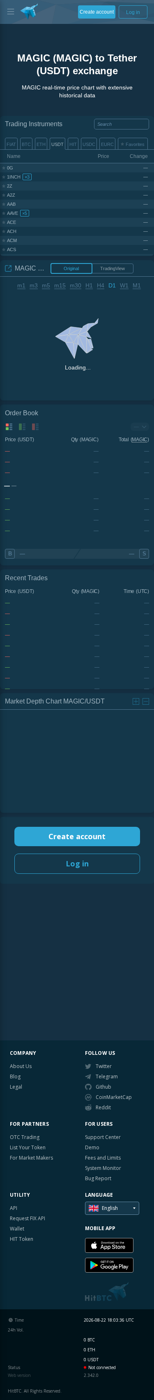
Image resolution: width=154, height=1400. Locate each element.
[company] (29, 11)
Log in (77, 863)
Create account (77, 836)
